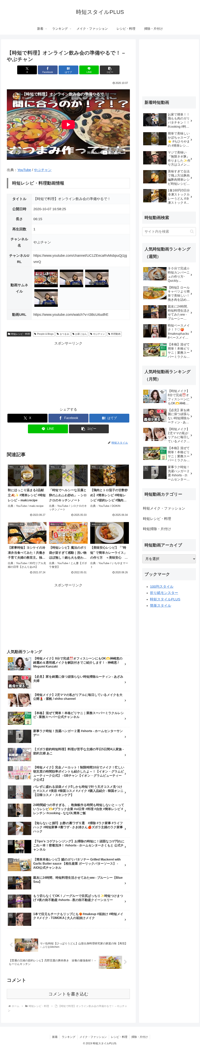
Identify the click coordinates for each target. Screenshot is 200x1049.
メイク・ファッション (93, 1036)
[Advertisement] (68, 374)
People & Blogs (45, 334)
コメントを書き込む (68, 994)
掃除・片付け (139, 1036)
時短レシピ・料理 (20, 334)
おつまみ (64, 334)
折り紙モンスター (164, 593)
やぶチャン (43, 170)
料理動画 (116, 334)
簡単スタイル (160, 606)
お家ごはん (81, 334)
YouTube (24, 170)
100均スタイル (161, 587)
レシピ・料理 (119, 1036)
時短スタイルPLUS (165, 599)
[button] (110, 70)
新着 (55, 1036)
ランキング (68, 1036)
